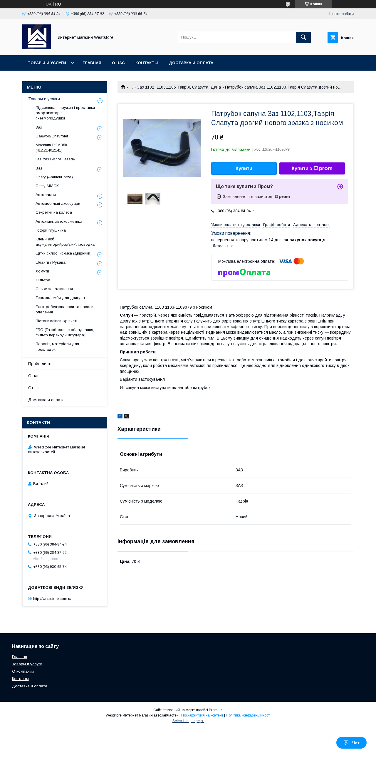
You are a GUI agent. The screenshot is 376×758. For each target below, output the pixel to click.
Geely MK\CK (47, 186)
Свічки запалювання (54, 289)
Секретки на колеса (54, 212)
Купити (244, 168)
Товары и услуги (47, 63)
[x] (126, 417)
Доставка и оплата (191, 63)
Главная (92, 63)
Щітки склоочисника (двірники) (64, 253)
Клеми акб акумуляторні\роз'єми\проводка (65, 242)
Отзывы (35, 387)
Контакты (146, 63)
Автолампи (46, 194)
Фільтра (43, 280)
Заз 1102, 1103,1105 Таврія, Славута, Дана (179, 87)
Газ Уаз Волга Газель (55, 159)
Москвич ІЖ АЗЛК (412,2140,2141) (51, 147)
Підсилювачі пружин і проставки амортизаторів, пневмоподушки (65, 112)
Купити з (302, 168)
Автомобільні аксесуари (58, 203)
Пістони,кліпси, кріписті (56, 321)
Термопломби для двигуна (60, 297)
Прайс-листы (40, 363)
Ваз (39, 168)
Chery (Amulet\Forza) (54, 177)
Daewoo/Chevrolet (52, 136)
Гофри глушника (51, 230)
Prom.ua (216, 710)
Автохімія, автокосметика (59, 221)
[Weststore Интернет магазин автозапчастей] (36, 47)
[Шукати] (303, 37)
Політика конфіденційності (248, 715)
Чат (356, 742)
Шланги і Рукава (51, 262)
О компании (23, 671)
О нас (118, 63)
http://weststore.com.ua (53, 598)
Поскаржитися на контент (202, 715)
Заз (39, 127)
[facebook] (120, 417)
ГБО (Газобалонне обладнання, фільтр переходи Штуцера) (65, 332)
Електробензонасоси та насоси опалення (64, 309)
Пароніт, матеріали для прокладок (57, 346)
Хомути (42, 271)
